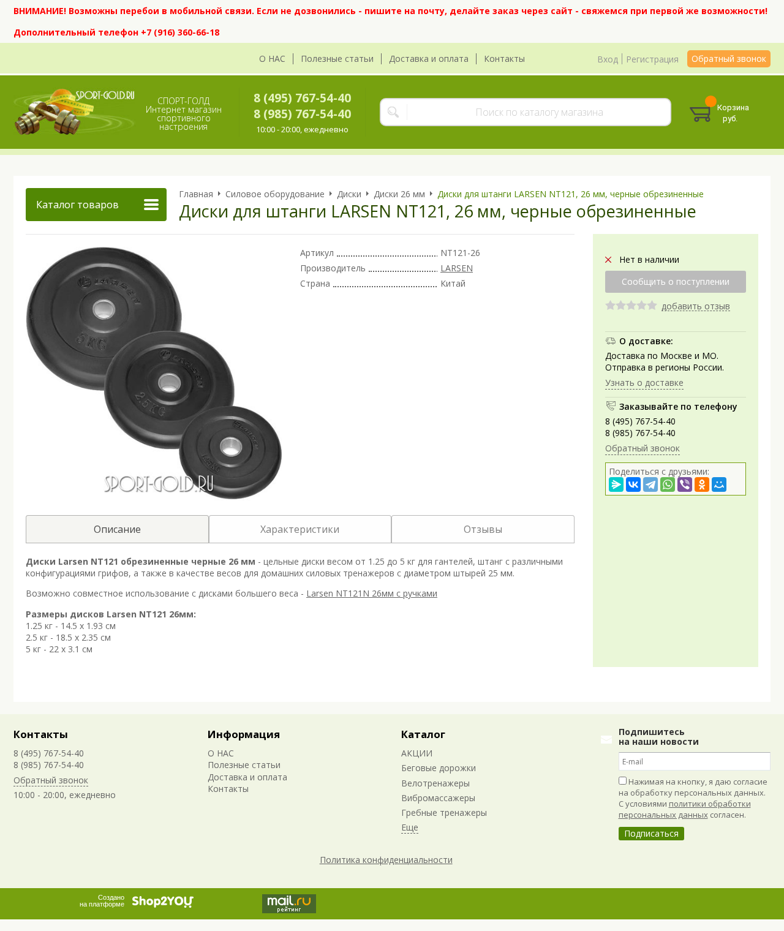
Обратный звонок (729, 58)
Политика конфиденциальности (386, 859)
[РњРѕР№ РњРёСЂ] (719, 484)
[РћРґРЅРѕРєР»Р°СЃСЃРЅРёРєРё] (702, 484)
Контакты (504, 58)
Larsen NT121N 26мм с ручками (371, 593)
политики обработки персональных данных (685, 809)
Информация (244, 734)
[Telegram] (650, 484)
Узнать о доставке (644, 382)
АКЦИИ (416, 753)
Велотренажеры (435, 783)
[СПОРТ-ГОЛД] (74, 112)
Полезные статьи (337, 58)
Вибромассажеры (438, 798)
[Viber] (684, 484)
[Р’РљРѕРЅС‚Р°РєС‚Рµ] (633, 484)
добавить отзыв (696, 306)
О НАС (272, 58)
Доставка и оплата (429, 58)
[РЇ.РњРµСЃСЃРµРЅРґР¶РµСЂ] (616, 484)
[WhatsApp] (667, 484)
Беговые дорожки (438, 768)
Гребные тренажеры (444, 812)
